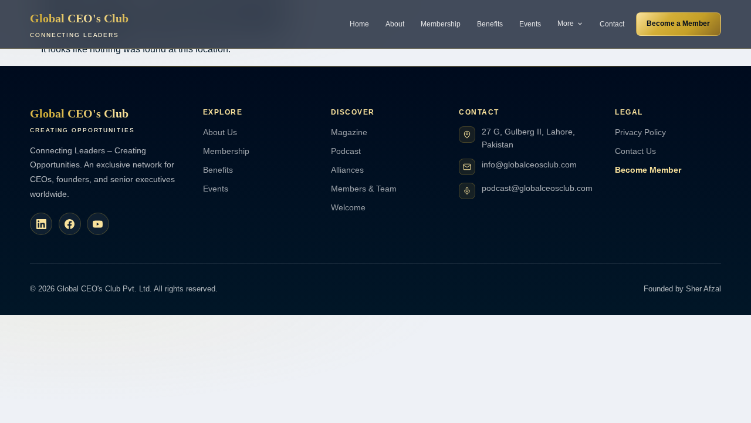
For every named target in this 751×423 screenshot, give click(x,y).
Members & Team (364, 188)
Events (530, 24)
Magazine (349, 132)
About (394, 24)
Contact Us (635, 151)
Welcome (348, 207)
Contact (612, 24)
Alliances (347, 169)
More (565, 23)
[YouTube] (98, 224)
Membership (441, 24)
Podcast (346, 151)
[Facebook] (70, 224)
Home (359, 24)
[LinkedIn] (41, 224)
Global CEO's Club (79, 25)
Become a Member (678, 23)
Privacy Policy (640, 132)
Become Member (648, 169)
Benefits (490, 24)
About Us (220, 132)
